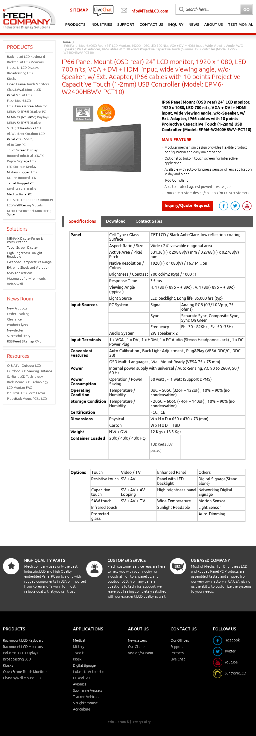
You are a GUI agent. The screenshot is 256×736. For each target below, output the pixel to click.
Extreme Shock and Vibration (28, 267)
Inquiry (176, 24)
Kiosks (11, 78)
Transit (78, 653)
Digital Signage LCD (21, 161)
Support (125, 24)
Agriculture (81, 709)
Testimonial (240, 24)
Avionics (79, 684)
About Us (213, 24)
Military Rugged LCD (22, 172)
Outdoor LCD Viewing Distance (29, 371)
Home (66, 42)
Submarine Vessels (87, 690)
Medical (79, 640)
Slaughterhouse (85, 703)
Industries (101, 24)
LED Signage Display (21, 166)
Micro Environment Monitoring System (29, 212)
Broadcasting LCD (20, 73)
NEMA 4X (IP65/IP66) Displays (27, 117)
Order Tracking (18, 313)
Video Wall (15, 284)
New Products (17, 308)
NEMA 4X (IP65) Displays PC (26, 111)
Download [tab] (116, 221)
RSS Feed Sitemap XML (24, 341)
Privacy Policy (141, 721)
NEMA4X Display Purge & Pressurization (25, 240)
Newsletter (15, 330)
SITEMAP (79, 10)
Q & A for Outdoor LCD (24, 365)
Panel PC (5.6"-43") (20, 139)
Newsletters (137, 640)
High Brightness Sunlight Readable (24, 254)
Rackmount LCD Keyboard (26, 56)
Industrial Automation (89, 672)
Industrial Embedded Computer (30, 199)
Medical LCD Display (21, 188)
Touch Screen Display (22, 150)
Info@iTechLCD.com (149, 11)
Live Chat (177, 659)
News (193, 24)
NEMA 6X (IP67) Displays (24, 122)
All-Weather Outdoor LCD (26, 133)
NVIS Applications (19, 273)
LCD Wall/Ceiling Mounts (24, 205)
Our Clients (137, 647)
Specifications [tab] (82, 221)
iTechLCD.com (116, 721)
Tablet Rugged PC (20, 183)
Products (75, 24)
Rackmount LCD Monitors (25, 62)
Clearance (14, 319)
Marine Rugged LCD (21, 177)
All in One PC (16, 144)
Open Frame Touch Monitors (28, 84)
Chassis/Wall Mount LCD (24, 89)
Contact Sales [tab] (149, 221)
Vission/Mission (140, 653)
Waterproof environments (26, 278)
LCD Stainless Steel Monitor (27, 106)
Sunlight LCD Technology (25, 376)
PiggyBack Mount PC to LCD (27, 398)
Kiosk (77, 659)
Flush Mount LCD (19, 100)
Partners (177, 653)
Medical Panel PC (19, 194)
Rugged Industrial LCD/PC (25, 155)
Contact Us (151, 24)
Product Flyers (17, 324)
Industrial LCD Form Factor (26, 393)
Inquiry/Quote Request (187, 205)
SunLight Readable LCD (24, 128)
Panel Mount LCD (19, 95)
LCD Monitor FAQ (19, 387)
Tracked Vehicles (86, 697)
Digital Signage (84, 665)
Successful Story (18, 335)
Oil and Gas (81, 678)
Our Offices (179, 640)
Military (78, 647)
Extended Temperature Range (29, 262)
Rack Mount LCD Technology (27, 382)
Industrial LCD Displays (23, 67)
